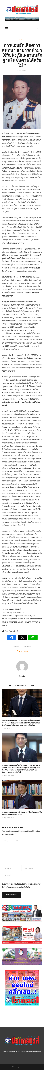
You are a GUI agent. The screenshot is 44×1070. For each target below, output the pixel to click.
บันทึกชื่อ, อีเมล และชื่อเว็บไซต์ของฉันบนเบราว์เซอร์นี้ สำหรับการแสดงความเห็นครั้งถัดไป (21, 885)
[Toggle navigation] (6, 28)
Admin (16, 646)
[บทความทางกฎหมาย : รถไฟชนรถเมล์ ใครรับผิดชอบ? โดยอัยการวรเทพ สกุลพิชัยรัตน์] (22, 794)
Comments (27, 646)
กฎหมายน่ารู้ (22, 39)
